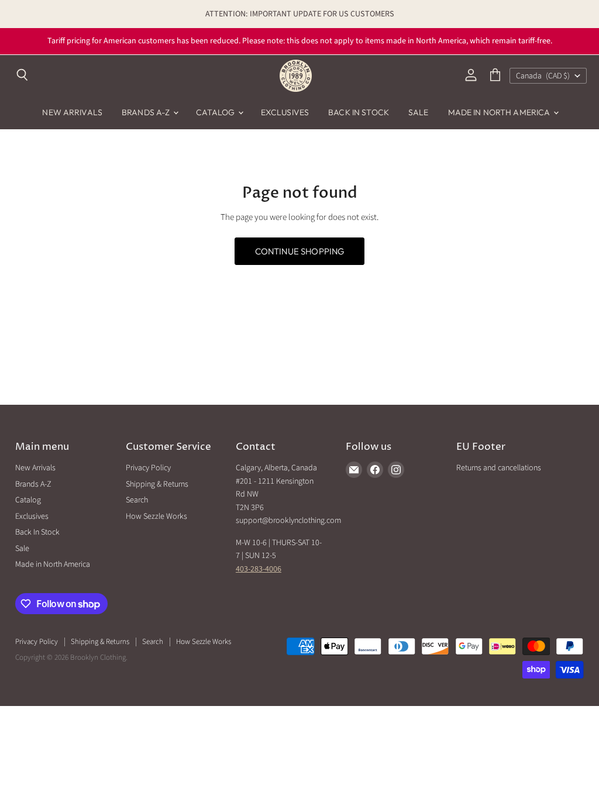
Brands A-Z (147, 112)
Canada (543, 76)
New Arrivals (72, 112)
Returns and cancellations (498, 468)
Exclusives (285, 112)
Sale (418, 112)
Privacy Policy (148, 468)
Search (137, 500)
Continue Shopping (300, 251)
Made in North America (500, 112)
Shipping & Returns (157, 484)
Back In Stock (358, 112)
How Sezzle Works (156, 516)
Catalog (216, 112)
